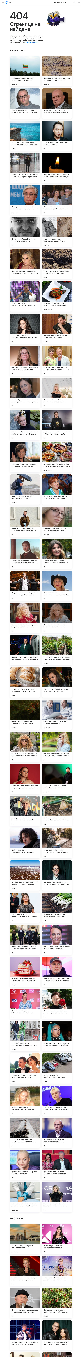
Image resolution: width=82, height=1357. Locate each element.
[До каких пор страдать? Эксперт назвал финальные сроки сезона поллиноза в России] (57, 747)
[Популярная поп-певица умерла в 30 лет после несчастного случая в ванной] (57, 168)
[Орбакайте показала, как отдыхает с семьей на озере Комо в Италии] (57, 586)
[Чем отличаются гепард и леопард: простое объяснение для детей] (57, 1294)
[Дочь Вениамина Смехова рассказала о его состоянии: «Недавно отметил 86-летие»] (57, 1165)
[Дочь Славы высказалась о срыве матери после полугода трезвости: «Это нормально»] (57, 940)
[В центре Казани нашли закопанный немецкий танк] (57, 232)
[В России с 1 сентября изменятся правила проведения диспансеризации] (57, 715)
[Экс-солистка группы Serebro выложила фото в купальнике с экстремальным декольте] (57, 1229)
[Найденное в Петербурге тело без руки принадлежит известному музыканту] (25, 232)
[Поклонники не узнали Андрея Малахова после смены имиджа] (57, 875)
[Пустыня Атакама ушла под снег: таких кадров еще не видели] (25, 875)
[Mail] (7, 2)
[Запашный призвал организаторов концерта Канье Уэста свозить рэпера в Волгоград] (25, 1229)
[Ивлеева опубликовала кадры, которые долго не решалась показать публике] (57, 1004)
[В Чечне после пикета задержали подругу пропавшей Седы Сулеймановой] (57, 522)
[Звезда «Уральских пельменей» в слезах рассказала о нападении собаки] (25, 393)
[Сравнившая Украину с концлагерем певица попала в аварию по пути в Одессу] (25, 296)
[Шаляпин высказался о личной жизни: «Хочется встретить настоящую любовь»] (25, 1294)
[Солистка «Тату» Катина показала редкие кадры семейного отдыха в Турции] (25, 779)
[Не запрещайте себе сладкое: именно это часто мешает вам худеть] (25, 972)
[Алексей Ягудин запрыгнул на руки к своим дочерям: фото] (57, 1326)
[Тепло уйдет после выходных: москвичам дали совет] (25, 489)
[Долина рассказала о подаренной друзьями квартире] (25, 1165)
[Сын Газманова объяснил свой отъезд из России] (57, 136)
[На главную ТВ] (9, 2)
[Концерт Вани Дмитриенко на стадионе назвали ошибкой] (25, 811)
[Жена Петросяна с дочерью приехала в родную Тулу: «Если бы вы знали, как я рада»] (25, 522)
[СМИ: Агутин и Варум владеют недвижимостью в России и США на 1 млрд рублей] (57, 361)
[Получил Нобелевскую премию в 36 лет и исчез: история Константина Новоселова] (57, 329)
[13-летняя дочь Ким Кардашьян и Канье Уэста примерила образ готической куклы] (57, 1036)
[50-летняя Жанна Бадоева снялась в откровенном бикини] (57, 554)
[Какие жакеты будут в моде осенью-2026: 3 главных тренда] (57, 843)
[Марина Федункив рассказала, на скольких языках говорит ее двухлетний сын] (57, 489)
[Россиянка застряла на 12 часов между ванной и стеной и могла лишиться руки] (25, 1197)
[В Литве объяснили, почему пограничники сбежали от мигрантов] (25, 71)
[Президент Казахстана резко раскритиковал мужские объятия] (25, 200)
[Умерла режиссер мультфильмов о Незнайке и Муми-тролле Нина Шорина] (25, 554)
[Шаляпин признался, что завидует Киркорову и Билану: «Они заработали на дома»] (25, 457)
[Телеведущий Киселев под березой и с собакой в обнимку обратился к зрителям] (57, 103)
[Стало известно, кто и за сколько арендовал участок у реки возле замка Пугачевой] (25, 747)
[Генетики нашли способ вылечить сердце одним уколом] (25, 1261)
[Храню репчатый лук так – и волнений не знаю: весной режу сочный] (57, 811)
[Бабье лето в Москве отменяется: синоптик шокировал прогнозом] (25, 168)
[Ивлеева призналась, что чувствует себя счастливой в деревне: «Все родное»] (25, 1101)
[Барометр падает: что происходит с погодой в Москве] (25, 1036)
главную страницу (31, 42)
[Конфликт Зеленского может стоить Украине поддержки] (57, 779)
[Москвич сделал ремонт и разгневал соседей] (25, 1326)
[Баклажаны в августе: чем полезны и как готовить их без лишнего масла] (57, 296)
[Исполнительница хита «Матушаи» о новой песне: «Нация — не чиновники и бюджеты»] (25, 1004)
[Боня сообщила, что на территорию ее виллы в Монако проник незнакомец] (25, 908)
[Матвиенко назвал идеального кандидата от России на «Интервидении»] (57, 1133)
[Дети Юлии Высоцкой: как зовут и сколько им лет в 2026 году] (25, 361)
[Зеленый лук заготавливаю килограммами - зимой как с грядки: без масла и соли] (57, 908)
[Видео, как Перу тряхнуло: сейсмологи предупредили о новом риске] (25, 1133)
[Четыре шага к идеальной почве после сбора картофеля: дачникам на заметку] (57, 264)
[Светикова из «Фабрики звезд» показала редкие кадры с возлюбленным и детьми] (57, 682)
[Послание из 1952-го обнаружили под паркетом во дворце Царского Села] (57, 71)
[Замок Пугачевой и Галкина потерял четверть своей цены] (57, 1261)
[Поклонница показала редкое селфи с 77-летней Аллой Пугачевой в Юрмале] (57, 618)
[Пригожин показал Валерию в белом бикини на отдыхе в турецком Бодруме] (57, 393)
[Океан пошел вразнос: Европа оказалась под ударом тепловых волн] (25, 136)
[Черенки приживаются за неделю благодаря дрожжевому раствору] (57, 650)
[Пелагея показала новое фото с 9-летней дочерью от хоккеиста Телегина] (25, 264)
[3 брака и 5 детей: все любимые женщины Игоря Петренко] (25, 1068)
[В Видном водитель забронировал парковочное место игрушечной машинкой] (57, 1068)
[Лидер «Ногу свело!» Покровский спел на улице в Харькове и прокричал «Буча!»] (25, 586)
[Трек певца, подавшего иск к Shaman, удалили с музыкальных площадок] (57, 1101)
